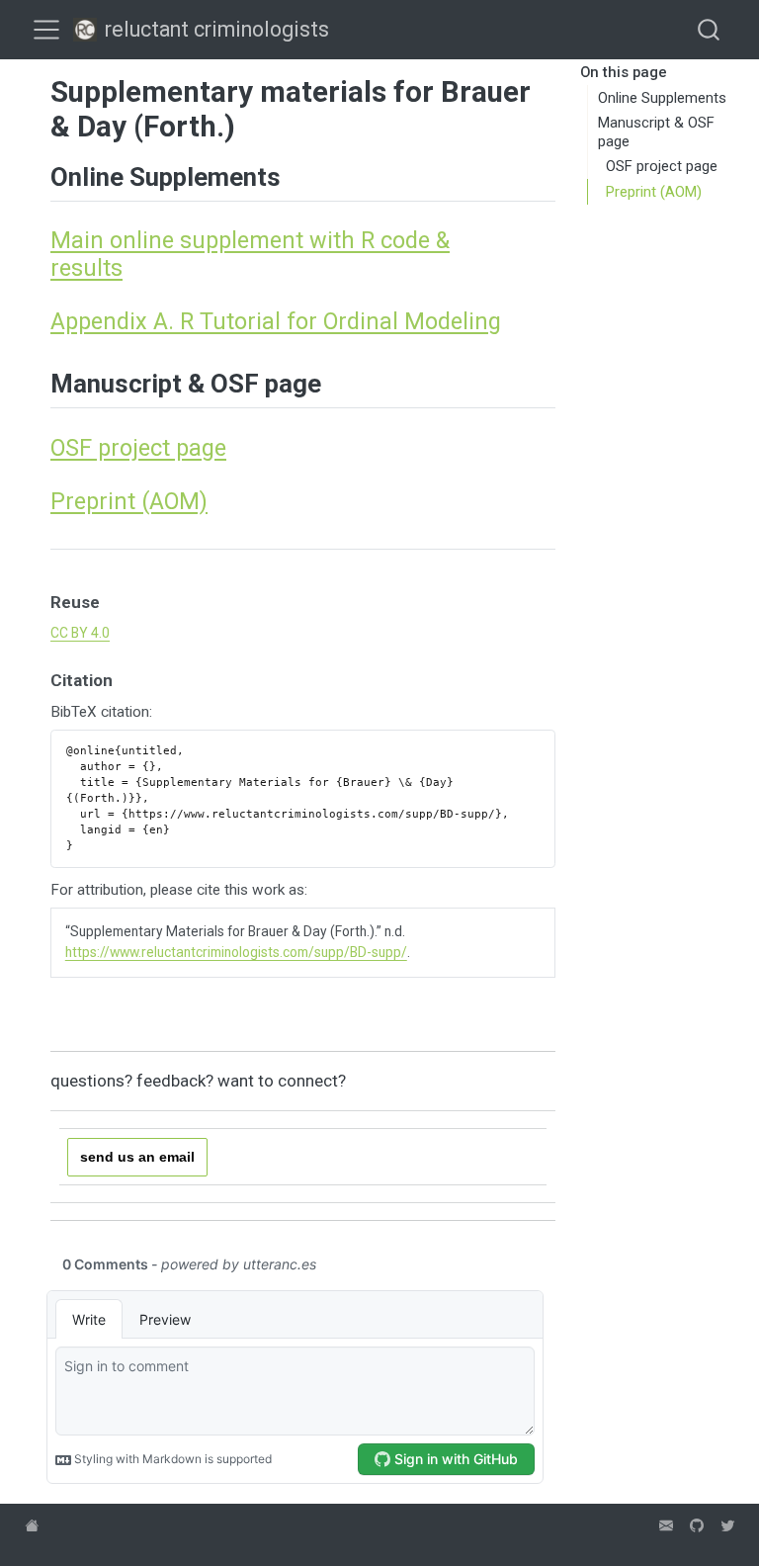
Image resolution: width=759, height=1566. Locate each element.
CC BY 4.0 (80, 633)
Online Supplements (662, 98)
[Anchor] (298, 175)
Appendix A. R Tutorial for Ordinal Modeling (275, 321)
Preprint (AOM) (654, 192)
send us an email (137, 1157)
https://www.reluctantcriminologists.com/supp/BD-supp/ (236, 952)
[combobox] (709, 29)
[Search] (708, 29)
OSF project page (661, 166)
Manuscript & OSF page (656, 132)
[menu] (46, 29)
